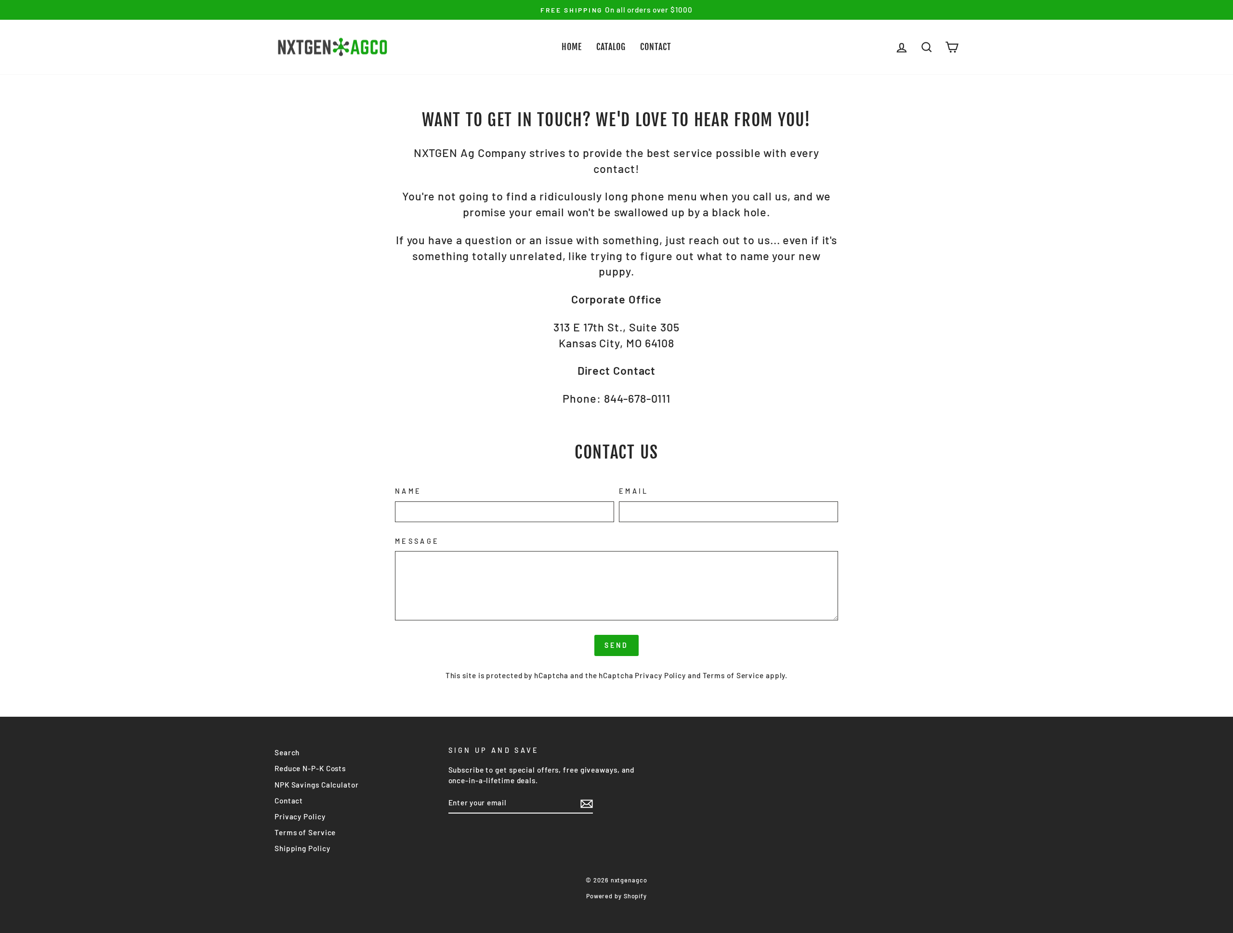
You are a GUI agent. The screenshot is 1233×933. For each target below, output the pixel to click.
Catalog (611, 46)
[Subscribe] (586, 803)
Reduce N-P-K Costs (310, 768)
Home (572, 46)
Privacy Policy (660, 675)
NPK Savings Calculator (317, 784)
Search (287, 752)
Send (616, 645)
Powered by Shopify (616, 896)
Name (408, 491)
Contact (655, 46)
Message (417, 541)
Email (634, 491)
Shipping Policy (302, 848)
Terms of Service (733, 675)
